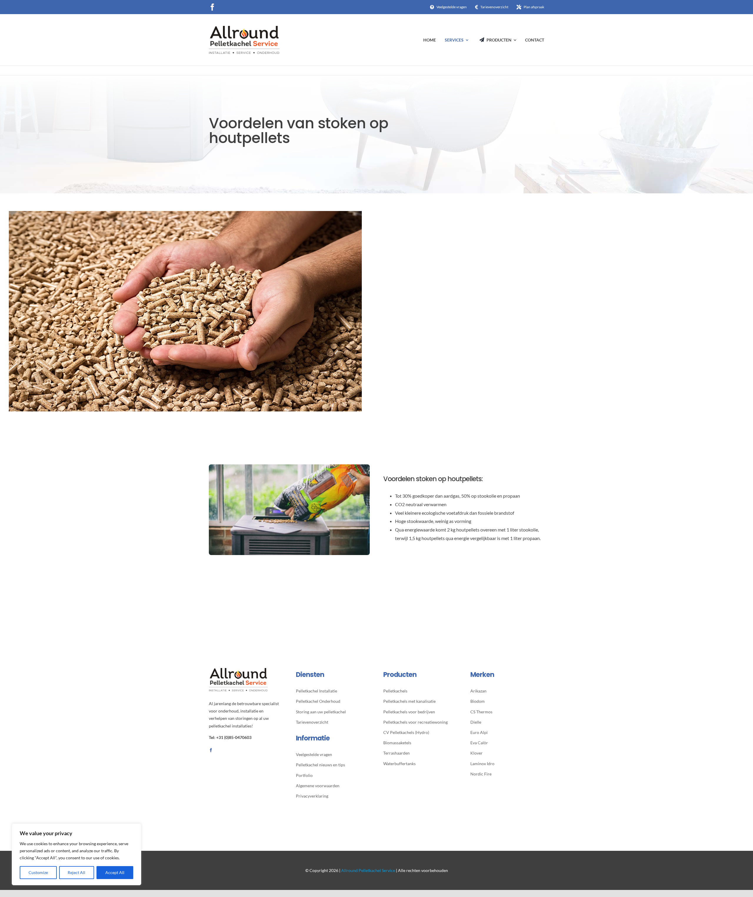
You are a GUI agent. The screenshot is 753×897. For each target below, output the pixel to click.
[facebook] (212, 7)
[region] (76, 854)
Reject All (76, 872)
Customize (38, 872)
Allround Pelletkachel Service (368, 870)
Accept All (114, 872)
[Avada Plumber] (244, 28)
